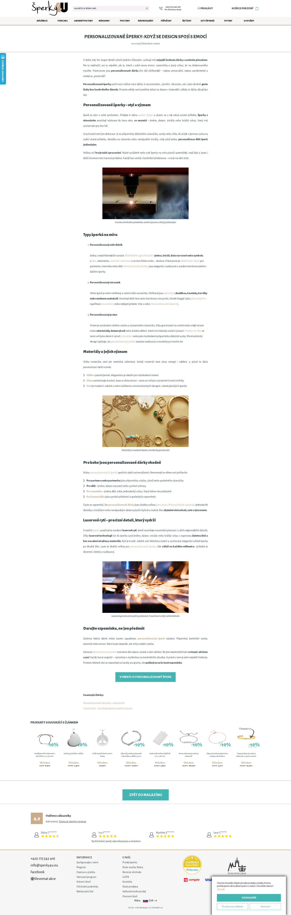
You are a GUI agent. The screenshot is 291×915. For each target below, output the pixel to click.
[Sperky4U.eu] (50, 16)
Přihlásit (206, 8)
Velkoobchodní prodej (134, 891)
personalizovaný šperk (151, 638)
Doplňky (249, 20)
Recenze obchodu (131, 872)
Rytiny (228, 20)
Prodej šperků (129, 862)
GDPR (125, 877)
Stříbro (91, 375)
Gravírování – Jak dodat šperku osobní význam (108, 708)
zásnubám (127, 336)
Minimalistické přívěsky (136, 266)
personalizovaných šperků (104, 472)
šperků (96, 530)
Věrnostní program (86, 877)
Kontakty (127, 881)
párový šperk (198, 298)
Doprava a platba (85, 872)
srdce (93, 261)
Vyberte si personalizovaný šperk (145, 677)
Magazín (81, 867)
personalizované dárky (121, 504)
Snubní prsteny (83, 20)
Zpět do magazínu (145, 795)
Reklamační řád (84, 891)
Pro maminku (94, 491)
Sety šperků (207, 20)
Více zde (221, 889)
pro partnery (107, 304)
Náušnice (42, 20)
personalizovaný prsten (122, 341)
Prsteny (125, 20)
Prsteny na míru (193, 331)
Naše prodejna (130, 886)
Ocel (89, 386)
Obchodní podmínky (87, 886)
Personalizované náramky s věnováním (104, 703)
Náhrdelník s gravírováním (139, 255)
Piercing (63, 20)
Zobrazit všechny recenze (72, 821)
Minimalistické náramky (181, 504)
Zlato (90, 380)
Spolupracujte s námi (87, 862)
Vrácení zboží (83, 881)
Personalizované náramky (165, 304)
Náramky (104, 20)
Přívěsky (166, 20)
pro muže (162, 504)
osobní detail (145, 115)
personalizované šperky (143, 546)
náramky (168, 293)
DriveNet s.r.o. (157, 908)
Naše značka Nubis (132, 867)
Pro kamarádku (96, 496)
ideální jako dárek (190, 261)
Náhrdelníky (145, 20)
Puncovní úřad (129, 896)
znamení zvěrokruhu (121, 261)
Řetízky (186, 20)
